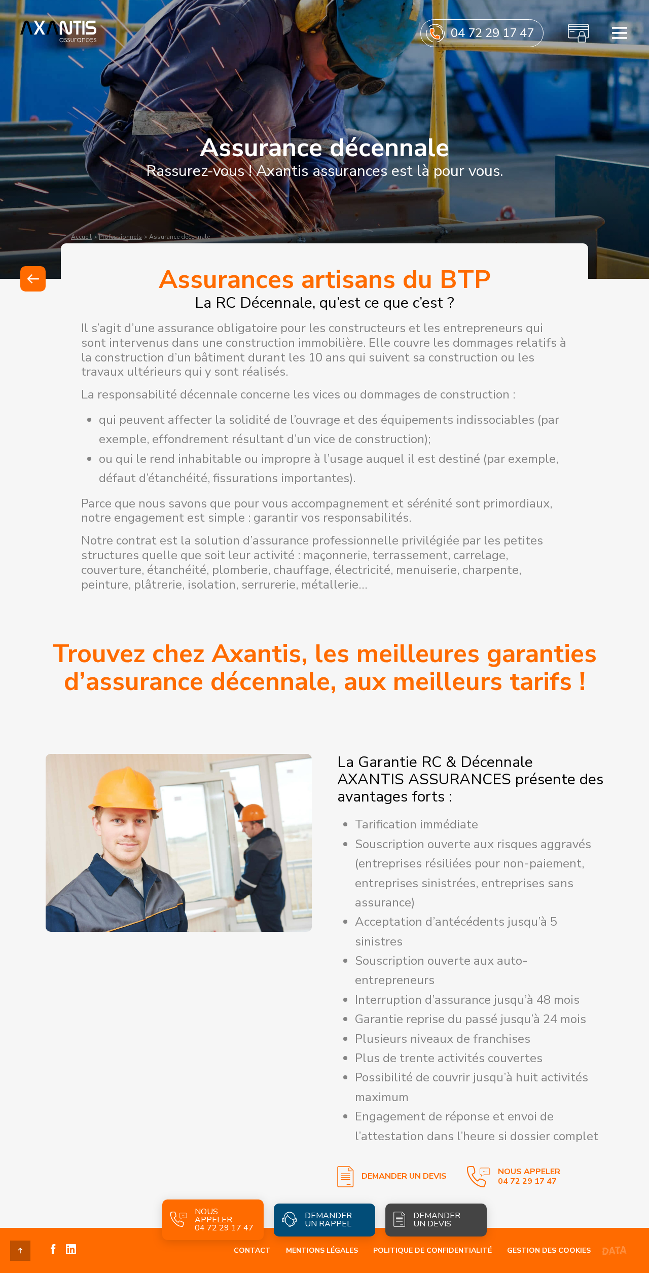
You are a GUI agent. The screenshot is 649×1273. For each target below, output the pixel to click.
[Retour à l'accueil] (58, 41)
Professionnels (120, 237)
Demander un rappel (328, 1219)
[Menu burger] (620, 33)
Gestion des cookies (549, 1250)
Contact (252, 1250)
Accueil (81, 237)
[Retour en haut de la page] (20, 1251)
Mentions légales (322, 1250)
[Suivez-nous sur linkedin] (71, 1250)
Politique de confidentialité (432, 1250)
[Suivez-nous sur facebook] (53, 1250)
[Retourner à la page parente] (33, 279)
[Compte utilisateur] (578, 33)
